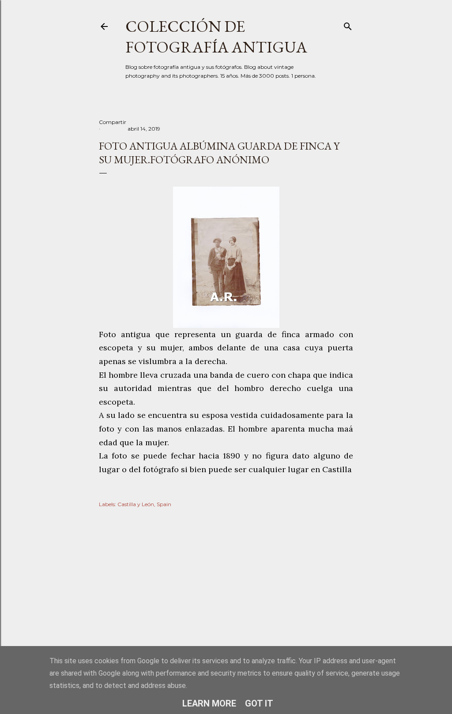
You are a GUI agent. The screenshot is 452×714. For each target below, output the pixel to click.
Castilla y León (135, 504)
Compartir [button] (112, 122)
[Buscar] (348, 24)
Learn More (209, 703)
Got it (259, 703)
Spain (164, 504)
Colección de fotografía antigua (216, 36)
